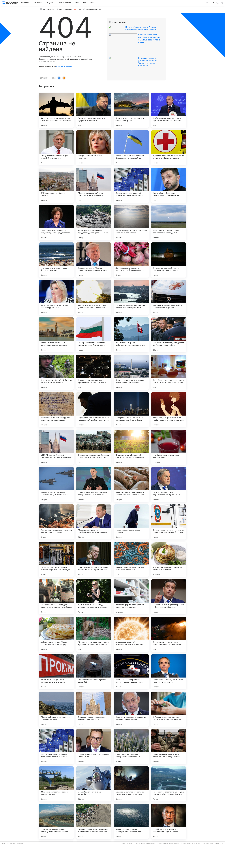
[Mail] (3, 3)
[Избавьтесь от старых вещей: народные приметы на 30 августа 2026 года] (56, 559)
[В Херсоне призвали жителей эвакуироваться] (56, 783)
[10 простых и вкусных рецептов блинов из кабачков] (168, 559)
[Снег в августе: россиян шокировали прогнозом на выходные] (131, 746)
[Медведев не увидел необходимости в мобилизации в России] (93, 522)
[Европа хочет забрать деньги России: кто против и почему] (56, 746)
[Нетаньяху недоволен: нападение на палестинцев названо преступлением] (131, 709)
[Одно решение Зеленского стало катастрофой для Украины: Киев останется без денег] (93, 409)
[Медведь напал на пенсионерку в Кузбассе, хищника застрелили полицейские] (93, 634)
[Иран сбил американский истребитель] (93, 783)
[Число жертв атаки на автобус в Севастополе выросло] (168, 297)
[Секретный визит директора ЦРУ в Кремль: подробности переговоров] (168, 596)
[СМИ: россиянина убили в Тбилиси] (56, 185)
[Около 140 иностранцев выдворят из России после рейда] (168, 334)
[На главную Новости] (11, 3)
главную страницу (64, 66)
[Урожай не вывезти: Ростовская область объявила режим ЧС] (131, 297)
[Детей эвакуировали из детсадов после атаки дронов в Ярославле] (168, 372)
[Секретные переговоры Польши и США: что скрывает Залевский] (93, 447)
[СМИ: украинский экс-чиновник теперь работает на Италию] (93, 484)
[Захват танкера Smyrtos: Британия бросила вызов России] (131, 222)
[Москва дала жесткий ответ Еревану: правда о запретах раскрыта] (93, 185)
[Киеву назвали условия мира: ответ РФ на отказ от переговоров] (56, 147)
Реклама (20, 843)
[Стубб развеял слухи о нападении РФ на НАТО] (93, 746)
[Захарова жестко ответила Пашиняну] (93, 147)
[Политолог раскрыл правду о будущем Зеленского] (93, 110)
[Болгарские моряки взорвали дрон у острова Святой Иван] (93, 334)
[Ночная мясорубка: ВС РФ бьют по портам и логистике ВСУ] (56, 372)
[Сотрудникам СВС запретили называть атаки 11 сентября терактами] (131, 409)
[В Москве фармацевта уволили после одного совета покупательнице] (131, 596)
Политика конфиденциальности (168, 843)
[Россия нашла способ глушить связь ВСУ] (93, 671)
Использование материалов (190, 843)
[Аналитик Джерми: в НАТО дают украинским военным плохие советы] (93, 297)
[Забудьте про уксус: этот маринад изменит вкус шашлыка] (56, 522)
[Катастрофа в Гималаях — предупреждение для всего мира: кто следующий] (93, 222)
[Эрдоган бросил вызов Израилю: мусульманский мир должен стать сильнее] (93, 559)
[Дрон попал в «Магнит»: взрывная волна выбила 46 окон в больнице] (168, 522)
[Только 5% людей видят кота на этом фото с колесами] (131, 559)
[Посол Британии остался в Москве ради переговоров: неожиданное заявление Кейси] (56, 334)
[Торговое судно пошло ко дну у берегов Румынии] (56, 260)
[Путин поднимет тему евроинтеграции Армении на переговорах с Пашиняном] (168, 484)
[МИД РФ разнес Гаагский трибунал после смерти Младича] (56, 447)
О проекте (130, 843)
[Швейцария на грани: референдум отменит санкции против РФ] (131, 334)
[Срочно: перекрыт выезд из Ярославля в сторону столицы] (93, 372)
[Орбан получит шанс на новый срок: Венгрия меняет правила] (168, 110)
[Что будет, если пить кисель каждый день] (168, 447)
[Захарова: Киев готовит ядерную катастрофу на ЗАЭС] (56, 297)
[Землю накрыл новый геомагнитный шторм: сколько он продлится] (131, 634)
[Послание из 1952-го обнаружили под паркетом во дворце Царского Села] (56, 409)
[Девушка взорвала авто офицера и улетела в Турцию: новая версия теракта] (168, 147)
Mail (3, 843)
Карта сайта (219, 843)
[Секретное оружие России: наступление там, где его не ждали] (168, 260)
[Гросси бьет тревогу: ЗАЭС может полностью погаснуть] (168, 671)
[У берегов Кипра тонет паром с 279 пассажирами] (56, 709)
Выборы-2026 (48, 9)
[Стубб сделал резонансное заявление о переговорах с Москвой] (168, 821)
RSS (123, 843)
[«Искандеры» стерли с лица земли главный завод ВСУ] (168, 222)
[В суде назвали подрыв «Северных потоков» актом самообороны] (131, 821)
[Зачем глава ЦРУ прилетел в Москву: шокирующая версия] (131, 671)
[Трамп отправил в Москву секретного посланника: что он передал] (93, 260)
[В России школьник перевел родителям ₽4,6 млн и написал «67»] (168, 709)
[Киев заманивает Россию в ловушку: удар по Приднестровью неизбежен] (56, 222)
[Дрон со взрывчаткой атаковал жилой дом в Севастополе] (131, 372)
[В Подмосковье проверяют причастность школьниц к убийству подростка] (56, 671)
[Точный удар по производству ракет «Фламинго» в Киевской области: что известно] (168, 634)
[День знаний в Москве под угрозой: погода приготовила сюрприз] (93, 596)
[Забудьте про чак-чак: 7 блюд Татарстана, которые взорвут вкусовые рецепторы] (56, 634)
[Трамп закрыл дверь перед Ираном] (131, 522)
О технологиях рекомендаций (145, 843)
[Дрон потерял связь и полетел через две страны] (131, 110)
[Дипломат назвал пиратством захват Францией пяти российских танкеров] (93, 709)
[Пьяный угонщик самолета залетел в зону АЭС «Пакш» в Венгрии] (56, 484)
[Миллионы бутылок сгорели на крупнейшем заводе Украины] (131, 783)
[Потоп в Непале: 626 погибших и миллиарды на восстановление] (93, 821)
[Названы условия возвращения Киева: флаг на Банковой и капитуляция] (131, 147)
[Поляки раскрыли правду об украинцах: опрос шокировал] (131, 185)
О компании (11, 843)
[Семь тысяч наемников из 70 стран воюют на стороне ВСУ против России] (168, 746)
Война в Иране (65, 9)
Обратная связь (207, 843)
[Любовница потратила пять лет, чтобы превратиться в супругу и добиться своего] (168, 409)
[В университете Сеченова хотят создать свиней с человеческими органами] (131, 484)
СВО (79, 9)
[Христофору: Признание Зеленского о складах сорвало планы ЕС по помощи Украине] (168, 185)
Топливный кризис (93, 9)
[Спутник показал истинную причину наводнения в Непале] (56, 821)
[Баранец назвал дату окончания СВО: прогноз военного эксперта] (56, 110)
